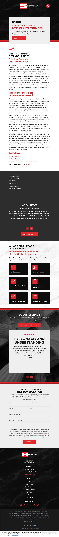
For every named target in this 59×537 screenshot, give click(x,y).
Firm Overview (29, 487)
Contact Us (29, 497)
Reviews (29, 492)
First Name (12, 403)
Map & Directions (29, 474)
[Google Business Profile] (21, 505)
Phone (11, 408)
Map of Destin (15, 159)
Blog (29, 495)
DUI (22, 85)
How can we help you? (16, 420)
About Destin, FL (15, 157)
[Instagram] (34, 505)
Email (31, 408)
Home (29, 482)
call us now (26, 164)
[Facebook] (31, 505)
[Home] (29, 6)
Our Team (29, 484)
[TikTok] (38, 505)
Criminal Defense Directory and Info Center (24, 161)
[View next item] (31, 228)
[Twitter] (28, 505)
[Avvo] (24, 505)
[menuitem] (29, 178)
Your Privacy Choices (28, 525)
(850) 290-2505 (29, 462)
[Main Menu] (10, 6)
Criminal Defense (29, 489)
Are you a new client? (15, 414)
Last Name (33, 403)
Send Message (29, 442)
